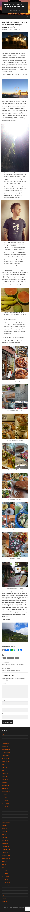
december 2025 (6, 749)
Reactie (4, 683)
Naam (4, 700)
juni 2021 (4, 828)
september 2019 (6, 892)
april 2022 (4, 797)
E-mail (4, 707)
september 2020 (6, 855)
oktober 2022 (5, 788)
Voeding (6, 655)
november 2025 (6, 752)
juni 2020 (4, 864)
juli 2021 (4, 825)
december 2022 (6, 785)
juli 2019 (4, 898)
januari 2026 (5, 746)
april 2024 (4, 770)
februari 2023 (5, 779)
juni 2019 (4, 901)
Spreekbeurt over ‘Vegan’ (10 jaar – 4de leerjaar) (13, 663)
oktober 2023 (5, 773)
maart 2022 (5, 800)
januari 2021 (5, 843)
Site (3, 714)
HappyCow (10, 657)
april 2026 (4, 737)
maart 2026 (5, 740)
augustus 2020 (6, 858)
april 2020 (4, 870)
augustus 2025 (6, 761)
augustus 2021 (6, 822)
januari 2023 (5, 782)
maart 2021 (5, 837)
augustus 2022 (6, 791)
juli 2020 (4, 861)
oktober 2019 (5, 889)
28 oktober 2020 (6, 29)
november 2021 (6, 813)
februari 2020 (5, 876)
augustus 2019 (6, 895)
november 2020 (6, 849)
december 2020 (6, 846)
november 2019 (6, 886)
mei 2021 (4, 831)
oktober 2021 (5, 816)
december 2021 (6, 810)
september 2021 (6, 819)
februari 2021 (5, 840)
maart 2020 (5, 873)
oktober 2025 (5, 755)
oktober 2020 (5, 852)
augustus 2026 (6, 734)
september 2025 (6, 758)
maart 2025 (5, 767)
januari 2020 (5, 879)
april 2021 (4, 834)
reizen (17, 657)
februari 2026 (5, 743)
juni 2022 (4, 794)
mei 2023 (4, 776)
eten (4, 657)
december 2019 (6, 882)
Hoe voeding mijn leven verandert (15, 5)
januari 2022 (5, 807)
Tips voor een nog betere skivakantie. (11, 669)
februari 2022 (5, 803)
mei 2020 (4, 867)
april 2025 (4, 764)
